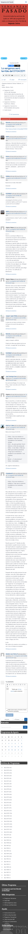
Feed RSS (7, 900)
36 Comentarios (14, 114)
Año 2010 (8, 810)
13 (15, 746)
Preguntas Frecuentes (10, 917)
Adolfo (7, 136)
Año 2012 (7, 805)
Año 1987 (7, 872)
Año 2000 (7, 837)
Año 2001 (7, 834)
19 (12, 750)
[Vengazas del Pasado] (14, 12)
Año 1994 (8, 853)
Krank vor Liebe (10, 425)
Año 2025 (8, 770)
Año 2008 (8, 816)
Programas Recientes (10, 898)
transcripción (23, 79)
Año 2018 (7, 789)
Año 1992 (7, 859)
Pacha (7, 156)
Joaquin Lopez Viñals (11, 316)
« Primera (16, 719)
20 (15, 750)
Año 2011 (7, 808)
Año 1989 (7, 867)
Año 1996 (7, 848)
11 (8, 746)
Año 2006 (8, 821)
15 (21, 746)
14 (18, 746)
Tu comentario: (10, 681)
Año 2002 (8, 832)
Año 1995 (7, 851)
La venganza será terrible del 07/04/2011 (13, 70)
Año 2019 (8, 786)
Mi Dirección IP (8, 929)
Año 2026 (8, 767)
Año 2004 (8, 826)
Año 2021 (7, 781)
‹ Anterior (6, 719)
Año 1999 (7, 840)
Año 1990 (7, 864)
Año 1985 (7, 877)
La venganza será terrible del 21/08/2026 (11, 890)
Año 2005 (8, 824)
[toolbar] (16, 685)
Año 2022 (7, 778)
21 (18, 750)
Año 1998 (7, 843)
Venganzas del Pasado (7, 2)
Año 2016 (8, 794)
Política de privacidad (10, 915)
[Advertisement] (14, 41)
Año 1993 (8, 856)
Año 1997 (7, 845)
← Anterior (4, 58)
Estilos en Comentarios (10, 921)
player (13, 79)
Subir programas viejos (10, 903)
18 (8, 750)
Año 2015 (8, 797)
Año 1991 (7, 861)
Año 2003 (8, 829)
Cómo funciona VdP (9, 919)
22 (21, 750)
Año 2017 (7, 791)
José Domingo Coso (11, 376)
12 (12, 746)
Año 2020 (8, 783)
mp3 (5, 79)
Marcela (8, 122)
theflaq (8, 176)
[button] (26, 2)
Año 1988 (7, 869)
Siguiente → (23, 58)
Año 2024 (8, 773)
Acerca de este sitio (9, 913)
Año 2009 (8, 813)
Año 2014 (8, 800)
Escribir (8, 689)
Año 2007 (8, 818)
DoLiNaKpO (9, 193)
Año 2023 (8, 775)
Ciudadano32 (9, 473)
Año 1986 (7, 875)
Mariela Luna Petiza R (12, 654)
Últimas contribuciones (10, 905)
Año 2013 (7, 802)
